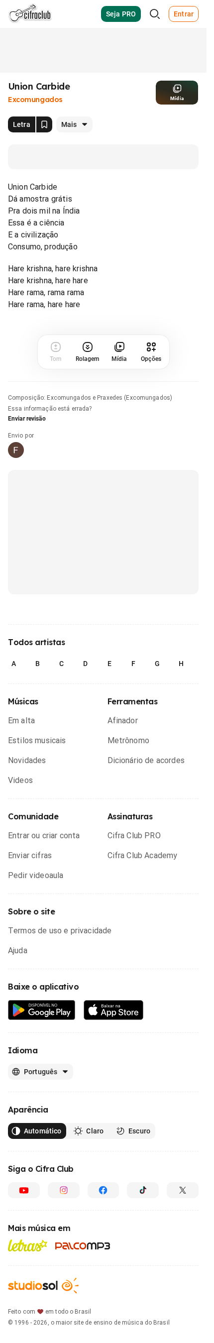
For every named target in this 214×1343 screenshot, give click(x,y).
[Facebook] (103, 1190)
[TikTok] (143, 1190)
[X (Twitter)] (183, 1190)
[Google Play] (42, 1010)
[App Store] (114, 1010)
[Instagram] (64, 1190)
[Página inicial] (30, 14)
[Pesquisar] (155, 14)
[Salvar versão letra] (44, 124)
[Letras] (27, 1245)
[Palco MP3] (82, 1245)
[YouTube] (24, 1190)
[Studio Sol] (43, 1285)
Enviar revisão (27, 418)
